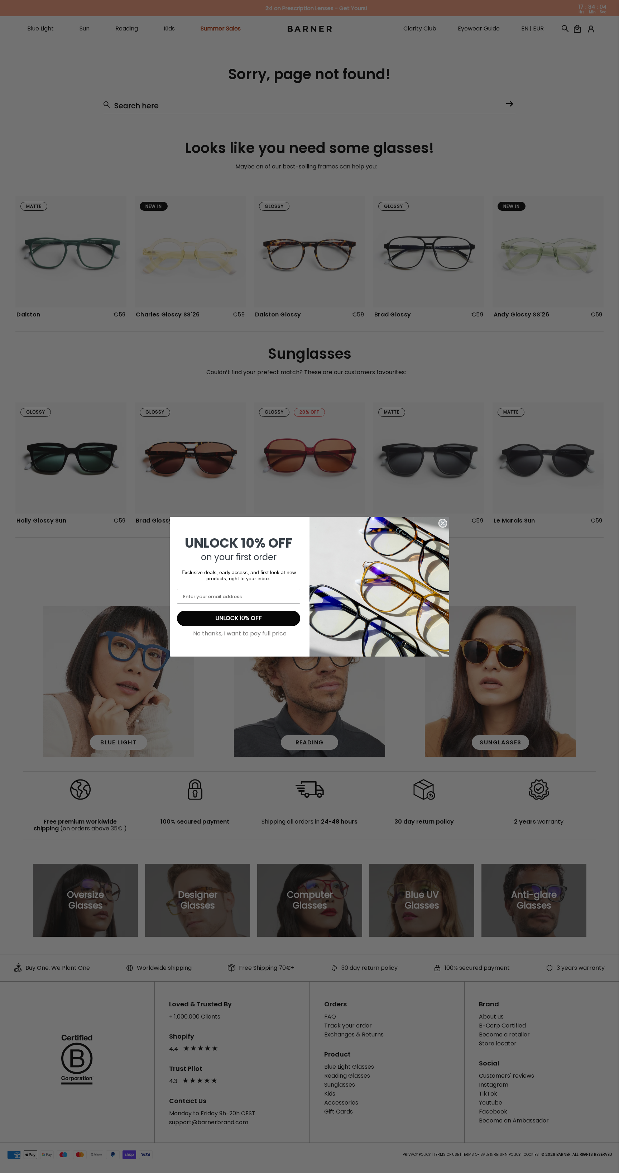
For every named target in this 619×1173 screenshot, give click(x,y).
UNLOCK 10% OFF (238, 618)
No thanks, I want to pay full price (240, 633)
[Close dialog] (442, 523)
